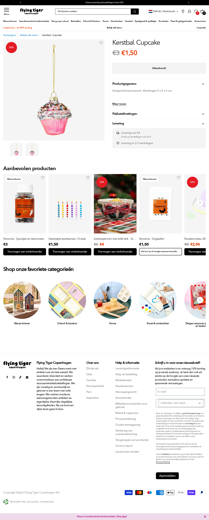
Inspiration (92, 398)
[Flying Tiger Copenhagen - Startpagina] (17, 365)
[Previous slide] (9, 202)
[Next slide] (200, 202)
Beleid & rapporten (126, 413)
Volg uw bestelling (126, 374)
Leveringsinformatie (127, 368)
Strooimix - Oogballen (151, 239)
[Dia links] (9, 300)
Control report (124, 446)
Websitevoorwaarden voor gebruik (131, 405)
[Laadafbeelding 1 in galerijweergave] (16, 149)
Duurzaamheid (95, 386)
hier (124, 517)
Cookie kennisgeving (127, 425)
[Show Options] (200, 403)
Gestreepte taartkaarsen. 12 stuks (67, 239)
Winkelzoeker (123, 380)
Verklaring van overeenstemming (126, 432)
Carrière (91, 380)
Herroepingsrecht (126, 392)
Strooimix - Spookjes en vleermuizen (23, 239)
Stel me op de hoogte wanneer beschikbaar (161, 251)
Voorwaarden (123, 398)
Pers (88, 392)
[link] (183, 11)
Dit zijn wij (92, 368)
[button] (6, 11)
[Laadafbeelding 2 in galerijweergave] (32, 149)
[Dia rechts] (200, 300)
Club (89, 374)
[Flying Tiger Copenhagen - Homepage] (31, 11)
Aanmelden (167, 476)
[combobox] (181, 403)
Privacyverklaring (125, 419)
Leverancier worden (127, 452)
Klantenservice (124, 386)
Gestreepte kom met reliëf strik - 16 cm (113, 239)
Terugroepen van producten (132, 440)
